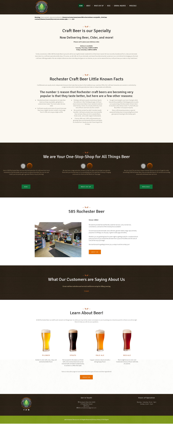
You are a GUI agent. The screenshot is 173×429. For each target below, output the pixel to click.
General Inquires (120, 6)
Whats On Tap (99, 6)
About (88, 6)
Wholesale (133, 6)
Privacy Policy (96, 420)
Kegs (108, 6)
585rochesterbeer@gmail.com (87, 408)
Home (81, 6)
